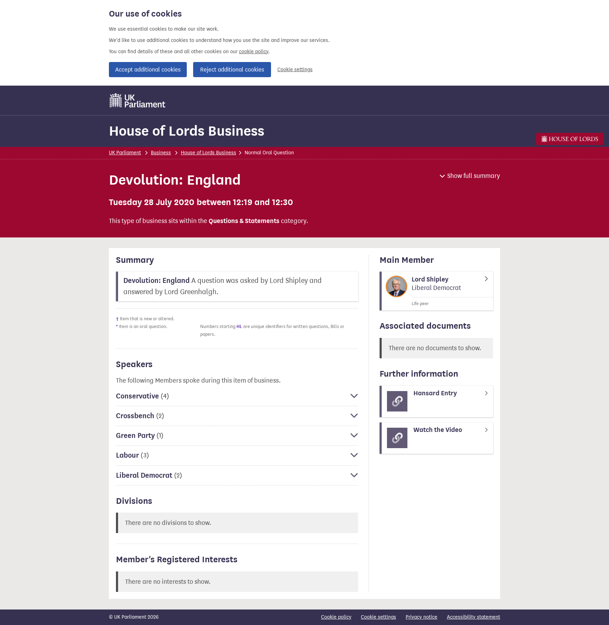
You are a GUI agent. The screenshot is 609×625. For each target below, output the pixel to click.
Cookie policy (336, 617)
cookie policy (253, 52)
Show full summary (473, 176)
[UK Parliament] (137, 100)
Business (161, 153)
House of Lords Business (186, 131)
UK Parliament (125, 153)
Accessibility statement (473, 617)
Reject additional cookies (232, 69)
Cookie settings (295, 70)
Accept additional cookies (147, 69)
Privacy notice (421, 617)
